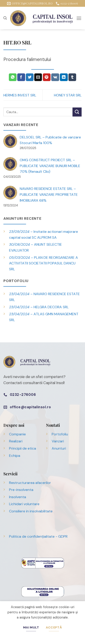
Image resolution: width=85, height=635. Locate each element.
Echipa (14, 455)
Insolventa (17, 497)
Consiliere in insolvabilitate (31, 511)
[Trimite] (77, 111)
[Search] (5, 18)
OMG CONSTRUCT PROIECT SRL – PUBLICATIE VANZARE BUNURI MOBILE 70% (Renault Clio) (50, 166)
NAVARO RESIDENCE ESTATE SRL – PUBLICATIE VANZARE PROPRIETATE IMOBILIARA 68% (49, 194)
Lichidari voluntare (24, 504)
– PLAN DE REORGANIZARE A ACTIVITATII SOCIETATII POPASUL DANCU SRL (43, 263)
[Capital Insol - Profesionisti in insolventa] (41, 18)
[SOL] (42, 591)
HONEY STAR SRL (68, 95)
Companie (17, 434)
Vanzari (58, 441)
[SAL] (42, 562)
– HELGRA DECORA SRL (39, 307)
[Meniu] (79, 18)
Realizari (15, 441)
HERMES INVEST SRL (19, 95)
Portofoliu (60, 434)
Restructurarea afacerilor (30, 482)
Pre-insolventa (21, 489)
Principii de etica (22, 448)
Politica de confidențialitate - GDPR (38, 536)
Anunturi (59, 448)
